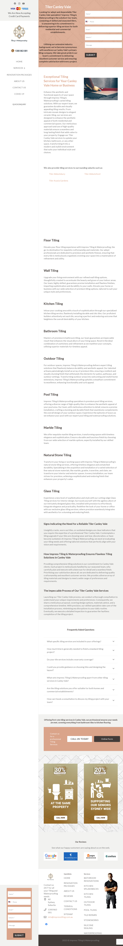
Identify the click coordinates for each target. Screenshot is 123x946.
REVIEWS (68, 896)
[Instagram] (19, 3)
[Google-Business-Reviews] (50, 856)
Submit (19, 935)
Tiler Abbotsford (92, 174)
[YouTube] (23, 3)
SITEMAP (68, 914)
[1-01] (101, 794)
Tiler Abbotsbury (57, 174)
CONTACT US (70, 901)
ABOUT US (69, 891)
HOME (67, 878)
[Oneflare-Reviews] (111, 856)
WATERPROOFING (93, 933)
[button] (24, 68)
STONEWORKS (91, 920)
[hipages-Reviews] (91, 856)
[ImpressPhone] (19, 50)
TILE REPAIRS (90, 915)
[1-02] (61, 794)
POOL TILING (90, 910)
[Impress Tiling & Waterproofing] (19, 33)
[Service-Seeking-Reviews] (71, 856)
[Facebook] (15, 3)
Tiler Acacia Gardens (58, 180)
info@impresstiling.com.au (60, 917)
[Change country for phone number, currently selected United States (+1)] (10, 902)
